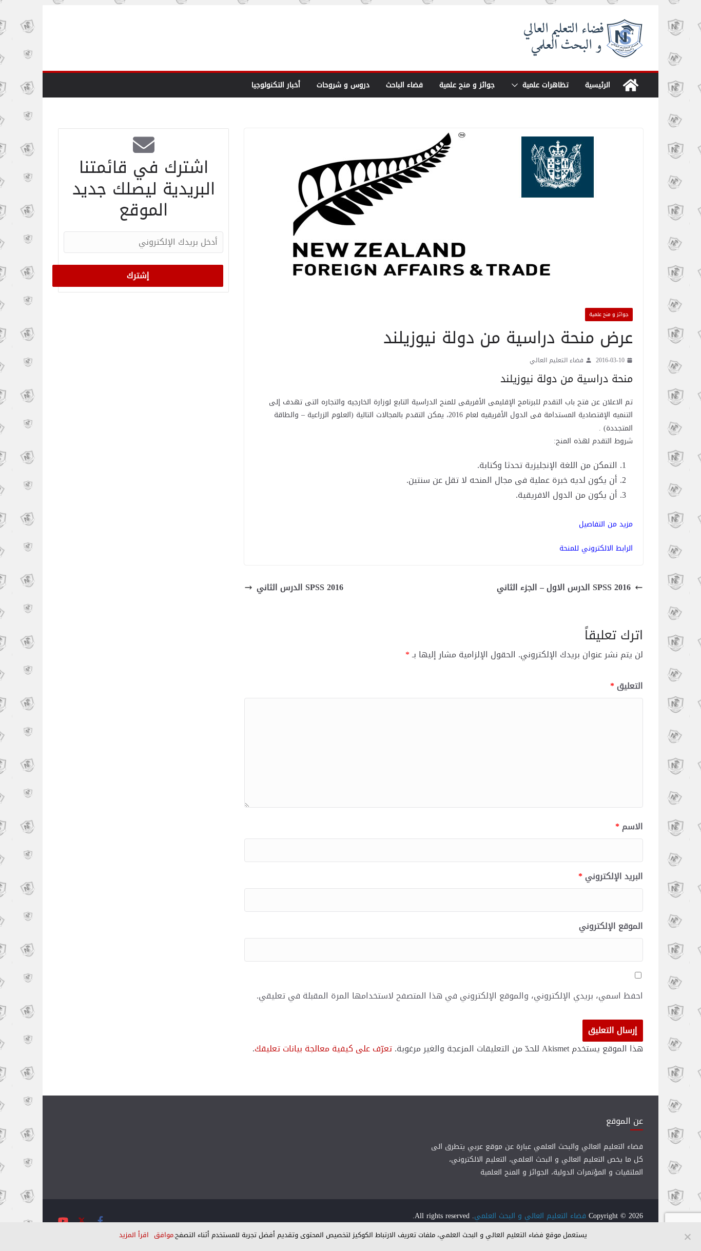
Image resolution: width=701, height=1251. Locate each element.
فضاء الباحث (404, 85)
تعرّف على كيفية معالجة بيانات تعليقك (323, 1049)
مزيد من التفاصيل (606, 524)
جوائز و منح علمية (467, 85)
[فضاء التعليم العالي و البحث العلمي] (630, 85)
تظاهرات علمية (545, 85)
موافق (163, 1235)
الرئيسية (597, 85)
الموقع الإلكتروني (611, 926)
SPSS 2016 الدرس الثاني (300, 587)
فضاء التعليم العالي (556, 360)
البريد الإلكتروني (610, 876)
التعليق (626, 686)
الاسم (629, 826)
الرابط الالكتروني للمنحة (596, 548)
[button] (516, 85)
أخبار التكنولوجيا (275, 85)
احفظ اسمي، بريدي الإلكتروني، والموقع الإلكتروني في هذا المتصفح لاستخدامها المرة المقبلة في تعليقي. (450, 996)
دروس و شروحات (343, 85)
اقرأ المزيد (134, 1235)
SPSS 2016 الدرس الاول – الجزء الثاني (564, 587)
